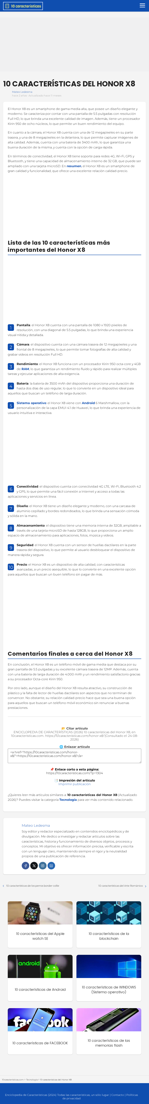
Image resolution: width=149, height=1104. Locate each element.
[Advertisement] (74, 44)
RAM (25, 369)
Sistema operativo (31, 403)
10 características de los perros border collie (32, 885)
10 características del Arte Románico (120, 885)
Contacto (117, 1095)
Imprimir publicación (74, 784)
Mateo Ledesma (22, 91)
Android (88, 403)
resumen (74, 166)
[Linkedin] (51, 865)
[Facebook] (25, 865)
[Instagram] (42, 865)
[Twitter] (34, 865)
